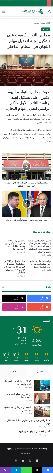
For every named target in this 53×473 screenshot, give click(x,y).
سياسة (36, 23)
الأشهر (40, 371)
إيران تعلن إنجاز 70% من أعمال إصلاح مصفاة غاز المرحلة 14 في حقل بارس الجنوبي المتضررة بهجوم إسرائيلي (14, 267)
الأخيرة (13, 371)
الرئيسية (44, 23)
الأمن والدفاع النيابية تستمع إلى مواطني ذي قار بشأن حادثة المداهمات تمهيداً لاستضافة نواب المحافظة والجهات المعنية (39, 246)
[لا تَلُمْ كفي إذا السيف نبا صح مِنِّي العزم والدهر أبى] (42, 385)
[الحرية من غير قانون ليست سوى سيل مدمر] (42, 411)
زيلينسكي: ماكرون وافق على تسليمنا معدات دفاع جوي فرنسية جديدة (40, 264)
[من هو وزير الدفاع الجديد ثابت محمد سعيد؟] (42, 398)
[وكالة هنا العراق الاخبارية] (34, 11)
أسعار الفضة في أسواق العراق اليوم (34, 431)
